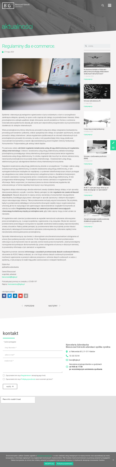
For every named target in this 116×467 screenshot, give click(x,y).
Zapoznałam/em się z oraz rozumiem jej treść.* (29, 379)
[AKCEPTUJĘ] (113, 460)
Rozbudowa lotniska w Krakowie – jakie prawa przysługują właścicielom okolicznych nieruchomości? (96, 72)
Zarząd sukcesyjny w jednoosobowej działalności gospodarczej (96, 220)
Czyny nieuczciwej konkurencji (94, 129)
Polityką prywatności (28, 379)
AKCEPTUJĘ (49, 464)
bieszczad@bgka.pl (9, 277)
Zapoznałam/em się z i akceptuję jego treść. (26, 375)
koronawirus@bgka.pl (16, 284)
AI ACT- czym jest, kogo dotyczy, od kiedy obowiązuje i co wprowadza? (96, 189)
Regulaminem (26, 375)
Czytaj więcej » (88, 79)
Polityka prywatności (64, 464)
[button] (109, 5)
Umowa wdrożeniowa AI (92, 101)
